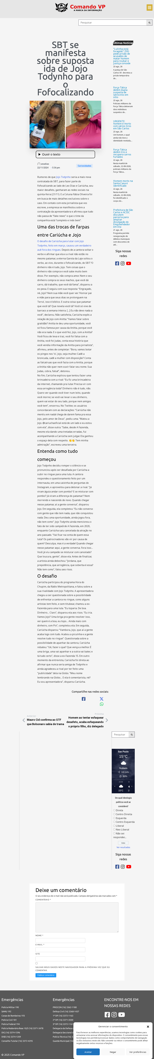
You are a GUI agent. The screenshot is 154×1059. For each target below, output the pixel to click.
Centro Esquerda (125, 822)
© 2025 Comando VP (13, 1054)
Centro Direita (124, 814)
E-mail (39, 945)
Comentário (43, 900)
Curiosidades (84, 166)
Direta (119, 810)
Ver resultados (123, 847)
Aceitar (88, 1051)
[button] (147, 1026)
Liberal (120, 825)
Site (37, 954)
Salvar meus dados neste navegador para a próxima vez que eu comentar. (72, 968)
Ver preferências (137, 1051)
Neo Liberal (122, 829)
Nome (39, 935)
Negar (113, 1051)
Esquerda (121, 818)
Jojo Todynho (63, 177)
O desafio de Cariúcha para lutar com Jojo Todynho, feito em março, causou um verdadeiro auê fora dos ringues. (64, 246)
